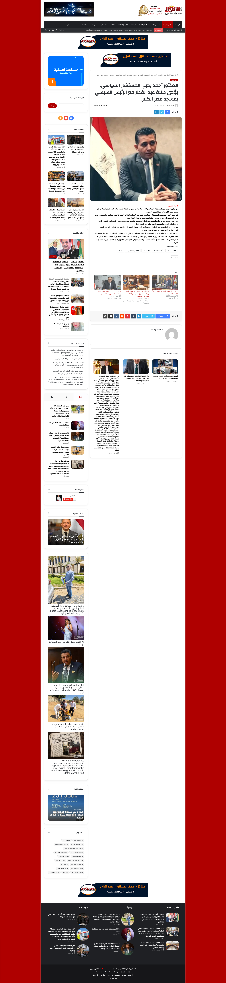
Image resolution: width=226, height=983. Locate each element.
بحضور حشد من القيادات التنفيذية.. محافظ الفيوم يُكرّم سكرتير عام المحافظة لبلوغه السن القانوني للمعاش (68, 266)
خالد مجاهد (60, 860)
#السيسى (78, 840)
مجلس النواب (62, 868)
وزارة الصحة (54, 872)
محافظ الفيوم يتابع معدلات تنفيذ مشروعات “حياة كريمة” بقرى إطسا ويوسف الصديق (59, 298)
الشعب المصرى (77, 852)
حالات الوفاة (64, 856)
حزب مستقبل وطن (75, 860)
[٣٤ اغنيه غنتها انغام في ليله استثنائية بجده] (77, 425)
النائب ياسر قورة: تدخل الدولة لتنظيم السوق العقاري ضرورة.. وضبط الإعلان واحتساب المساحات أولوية (67, 364)
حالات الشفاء (77, 856)
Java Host (108, 972)
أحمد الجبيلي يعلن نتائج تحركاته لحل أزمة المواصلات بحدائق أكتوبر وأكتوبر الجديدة (57, 213)
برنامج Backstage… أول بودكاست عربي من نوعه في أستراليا (76, 149)
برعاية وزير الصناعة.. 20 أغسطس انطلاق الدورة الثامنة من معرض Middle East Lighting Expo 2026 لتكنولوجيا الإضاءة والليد (66, 352)
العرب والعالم (156, 24)
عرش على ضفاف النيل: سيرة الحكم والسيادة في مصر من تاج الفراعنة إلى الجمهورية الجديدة (56, 187)
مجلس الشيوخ (77, 868)
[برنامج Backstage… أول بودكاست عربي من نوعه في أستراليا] (75, 140)
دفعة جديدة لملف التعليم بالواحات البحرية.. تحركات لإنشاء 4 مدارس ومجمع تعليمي (126, 30)
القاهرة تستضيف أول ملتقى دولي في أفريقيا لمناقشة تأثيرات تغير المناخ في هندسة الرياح (75, 213)
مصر (65, 872)
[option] (66, 532)
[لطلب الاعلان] (113, 890)
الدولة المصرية (77, 844)
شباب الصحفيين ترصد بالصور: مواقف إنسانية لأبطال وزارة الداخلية (165, 377)
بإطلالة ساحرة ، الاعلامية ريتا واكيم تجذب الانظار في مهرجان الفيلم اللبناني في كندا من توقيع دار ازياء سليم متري (59, 312)
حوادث (133, 24)
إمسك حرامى (103, 24)
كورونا (64, 864)
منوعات (85, 24)
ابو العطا (66, 840)
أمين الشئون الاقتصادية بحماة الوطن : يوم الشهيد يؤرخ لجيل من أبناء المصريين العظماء (136, 293)
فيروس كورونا (77, 864)
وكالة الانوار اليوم (95, 969)
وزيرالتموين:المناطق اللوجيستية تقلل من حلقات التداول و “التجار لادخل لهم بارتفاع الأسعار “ (136, 378)
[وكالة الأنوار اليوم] (160, 10)
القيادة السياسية (61, 852)
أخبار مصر (168, 24)
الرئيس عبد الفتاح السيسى (73, 848)
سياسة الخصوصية (120, 975)
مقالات (113, 24)
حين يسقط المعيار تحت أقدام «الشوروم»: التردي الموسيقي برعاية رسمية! (75, 187)
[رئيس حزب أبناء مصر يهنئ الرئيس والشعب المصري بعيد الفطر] (107, 282)
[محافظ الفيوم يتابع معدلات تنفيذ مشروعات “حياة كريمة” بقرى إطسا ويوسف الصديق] (77, 298)
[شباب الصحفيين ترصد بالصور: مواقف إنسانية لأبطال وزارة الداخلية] (165, 366)
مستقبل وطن (77, 872)
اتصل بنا (103, 975)
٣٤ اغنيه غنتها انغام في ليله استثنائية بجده (68, 359)
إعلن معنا (96, 975)
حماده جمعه (170, 105)
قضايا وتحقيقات (123, 24)
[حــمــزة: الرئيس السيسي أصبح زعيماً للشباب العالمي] (165, 282)
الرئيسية (177, 24)
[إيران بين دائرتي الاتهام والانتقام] (77, 326)
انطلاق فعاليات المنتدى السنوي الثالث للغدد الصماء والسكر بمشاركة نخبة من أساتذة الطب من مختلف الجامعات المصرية (66, 813)
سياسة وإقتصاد (144, 24)
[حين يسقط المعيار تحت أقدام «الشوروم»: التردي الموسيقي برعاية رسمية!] (75, 176)
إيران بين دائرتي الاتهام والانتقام (61, 325)
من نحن (110, 975)
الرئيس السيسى (61, 844)
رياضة (93, 24)
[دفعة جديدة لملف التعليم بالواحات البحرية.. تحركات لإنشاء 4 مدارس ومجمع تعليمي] (77, 450)
